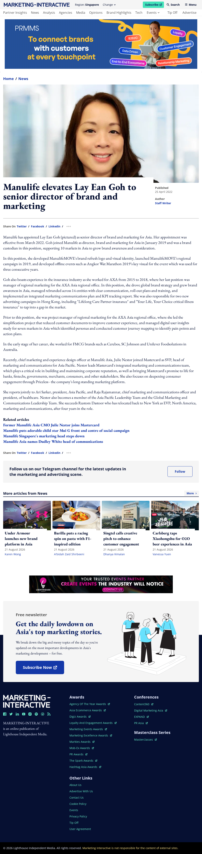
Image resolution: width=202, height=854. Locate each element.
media (80, 12)
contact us (76, 797)
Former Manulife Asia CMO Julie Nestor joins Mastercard (51, 424)
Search (175, 4)
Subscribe (154, 5)
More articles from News (98, 493)
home (8, 78)
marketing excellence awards (89, 735)
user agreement (80, 829)
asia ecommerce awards (86, 710)
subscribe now (43, 669)
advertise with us (81, 791)
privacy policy (78, 816)
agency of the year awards (88, 704)
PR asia (141, 723)
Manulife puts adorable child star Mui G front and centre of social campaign (66, 430)
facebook (37, 226)
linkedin (54, 226)
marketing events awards (86, 729)
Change (108, 4)
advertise (189, 12)
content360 (143, 704)
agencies (65, 12)
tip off (172, 12)
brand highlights (119, 12)
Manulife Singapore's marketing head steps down (43, 435)
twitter (22, 226)
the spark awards (83, 760)
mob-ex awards (81, 748)
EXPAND (141, 717)
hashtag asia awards (83, 767)
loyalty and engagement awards (91, 723)
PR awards (78, 754)
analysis (49, 12)
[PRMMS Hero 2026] (101, 44)
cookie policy (77, 804)
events (152, 12)
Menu (192, 4)
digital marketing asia (149, 710)
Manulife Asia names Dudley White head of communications (53, 441)
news (35, 12)
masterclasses (145, 739)
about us (75, 785)
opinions (96, 12)
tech (138, 12)
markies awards (81, 742)
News (23, 78)
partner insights (15, 12)
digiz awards (80, 716)
